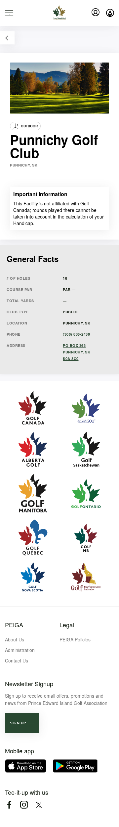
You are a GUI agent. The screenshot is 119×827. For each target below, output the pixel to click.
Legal (67, 624)
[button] (22, 723)
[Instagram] (24, 805)
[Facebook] (9, 805)
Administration (20, 650)
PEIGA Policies (75, 639)
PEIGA (14, 624)
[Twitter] (39, 805)
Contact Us (16, 660)
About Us (14, 639)
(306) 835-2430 (76, 334)
